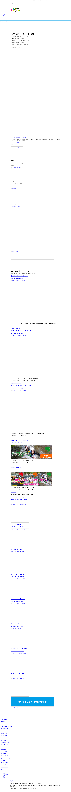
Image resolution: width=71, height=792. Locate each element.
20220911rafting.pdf (16, 142)
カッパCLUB (4, 719)
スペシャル (4, 16)
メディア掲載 (4, 735)
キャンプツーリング (4, 762)
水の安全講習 (3, 764)
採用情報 (4, 777)
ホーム (3, 14)
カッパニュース (4, 728)
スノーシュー (3, 749)
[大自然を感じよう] (17, 199)
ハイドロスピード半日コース (16, 383)
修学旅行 (2, 769)
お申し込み (5, 775)
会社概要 (4, 776)
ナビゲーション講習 (4, 767)
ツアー (3, 15)
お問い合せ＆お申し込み (6, 726)
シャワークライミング (5, 742)
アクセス (3, 723)
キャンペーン (4, 733)
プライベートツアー (4, 755)
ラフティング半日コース (15, 328)
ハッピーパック (13, 492)
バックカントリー (4, 751)
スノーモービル (4, 753)
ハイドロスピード (4, 744)
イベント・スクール (5, 758)
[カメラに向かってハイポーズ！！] (17, 179)
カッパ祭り (3, 760)
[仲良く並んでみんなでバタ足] (17, 158)
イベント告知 (4, 731)
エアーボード (3, 746)
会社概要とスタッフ (6, 19)
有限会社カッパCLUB (15, 781)
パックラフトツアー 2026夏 (16, 437)
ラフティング (3, 740)
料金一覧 (3, 721)
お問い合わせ (5, 774)
